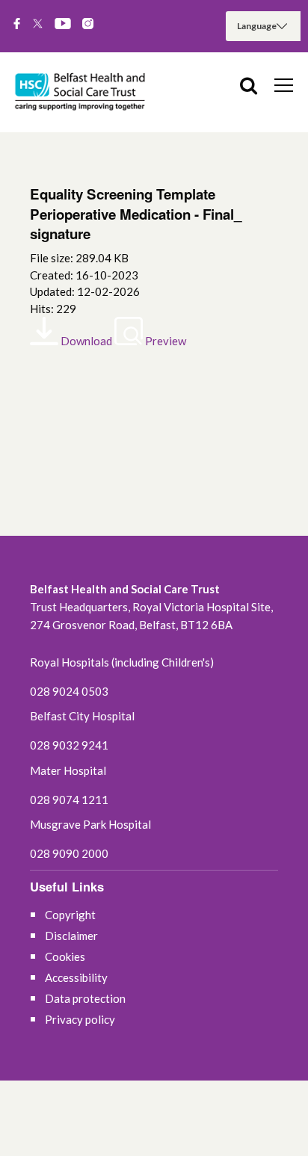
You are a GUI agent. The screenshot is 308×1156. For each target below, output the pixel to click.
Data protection (85, 998)
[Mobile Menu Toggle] (283, 84)
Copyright (70, 914)
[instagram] (87, 24)
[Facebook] (16, 24)
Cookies (65, 956)
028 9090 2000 (69, 853)
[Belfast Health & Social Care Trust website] (82, 92)
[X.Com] (37, 24)
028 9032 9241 (69, 745)
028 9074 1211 (69, 799)
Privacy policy (80, 1019)
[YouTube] (62, 24)
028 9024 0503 (69, 691)
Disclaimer (71, 935)
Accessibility (76, 977)
